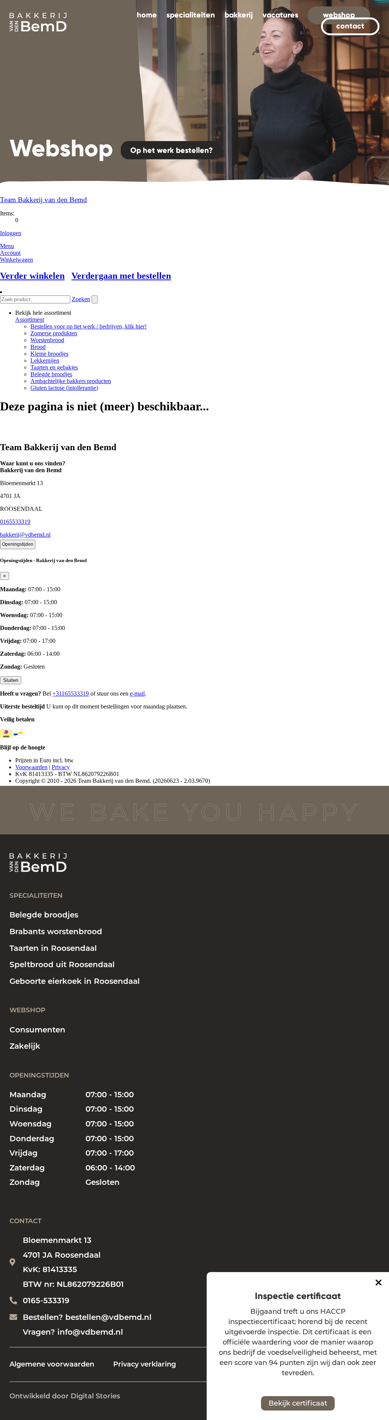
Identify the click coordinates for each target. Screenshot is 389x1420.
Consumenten (37, 1029)
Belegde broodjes (43, 914)
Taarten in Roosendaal (53, 948)
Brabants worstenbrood (55, 931)
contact (350, 25)
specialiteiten (190, 14)
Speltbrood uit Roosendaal (62, 964)
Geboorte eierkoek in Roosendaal (74, 981)
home (147, 14)
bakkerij (239, 14)
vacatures (280, 14)
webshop (339, 14)
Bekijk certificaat (298, 1403)
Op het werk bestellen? (171, 150)
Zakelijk (24, 1046)
